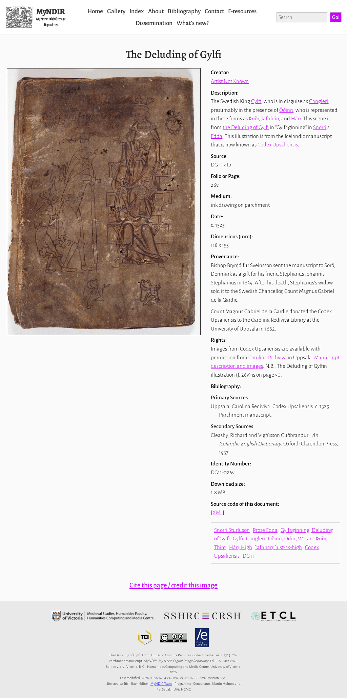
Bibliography (184, 11)
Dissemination (154, 23)
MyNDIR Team (161, 683)
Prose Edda (265, 530)
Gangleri (318, 101)
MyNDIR (50, 11)
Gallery (116, 11)
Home (95, 11)
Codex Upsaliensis (278, 144)
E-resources (242, 11)
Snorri (319, 127)
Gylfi (256, 101)
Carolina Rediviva (267, 357)
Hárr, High (240, 547)
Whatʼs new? (192, 23)
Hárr (296, 118)
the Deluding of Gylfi (246, 127)
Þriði (254, 118)
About (156, 11)
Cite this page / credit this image (173, 585)
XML (217, 512)
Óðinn (286, 110)
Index (136, 11)
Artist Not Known (230, 81)
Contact (214, 11)
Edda (216, 136)
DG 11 (249, 556)
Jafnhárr (270, 118)
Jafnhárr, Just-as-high (278, 547)
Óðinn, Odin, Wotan (290, 538)
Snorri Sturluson (232, 530)
